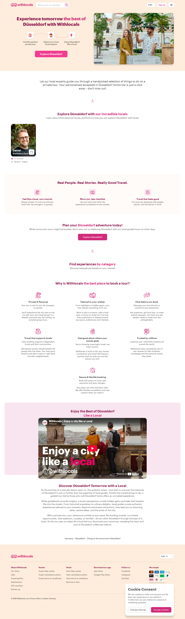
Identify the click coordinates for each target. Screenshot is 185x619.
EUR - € (164, 556)
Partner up (15, 589)
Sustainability (17, 578)
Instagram (126, 575)
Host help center (73, 571)
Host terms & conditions (77, 578)
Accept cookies (161, 610)
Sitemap (52, 598)
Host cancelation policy (76, 575)
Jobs (13, 575)
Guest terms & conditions (50, 578)
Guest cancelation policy (50, 575)
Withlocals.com (23, 598)
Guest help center (47, 571)
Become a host (72, 582)
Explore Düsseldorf (51, 53)
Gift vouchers (17, 585)
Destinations (16, 582)
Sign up (161, 5)
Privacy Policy (35, 598)
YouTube (125, 578)
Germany (69, 538)
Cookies (45, 598)
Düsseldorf (80, 538)
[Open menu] (171, 5)
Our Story (15, 571)
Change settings (138, 610)
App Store (98, 571)
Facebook (125, 571)
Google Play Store (102, 575)
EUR (150, 5)
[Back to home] (22, 4)
